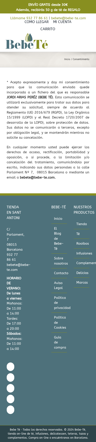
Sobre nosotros (59, 260)
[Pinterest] (10, 399)
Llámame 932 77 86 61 (29, 18)
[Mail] (10, 409)
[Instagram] (10, 377)
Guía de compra (59, 342)
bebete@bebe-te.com (68, 18)
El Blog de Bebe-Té (59, 238)
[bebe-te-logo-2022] (26, 34)
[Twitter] (10, 388)
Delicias (81, 273)
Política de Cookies (59, 322)
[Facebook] (10, 366)
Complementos (81, 263)
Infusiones (81, 253)
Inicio (58, 219)
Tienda (81, 224)
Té (78, 234)
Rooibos (81, 243)
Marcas (81, 282)
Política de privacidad (59, 303)
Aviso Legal (58, 285)
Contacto (59, 273)
